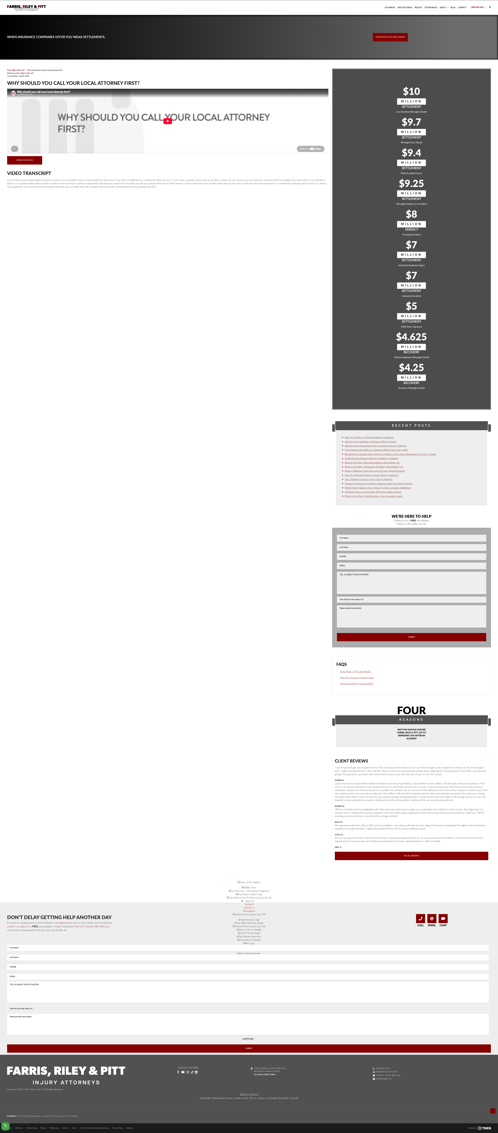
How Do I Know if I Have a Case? (357, 678)
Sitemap (129, 1128)
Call (420, 925)
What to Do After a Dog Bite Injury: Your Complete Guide (373, 496)
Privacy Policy (117, 1128)
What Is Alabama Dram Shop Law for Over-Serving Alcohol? (375, 471)
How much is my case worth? (390, 37)
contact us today (16, 926)
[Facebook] (178, 1072)
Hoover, (229, 1098)
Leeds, (246, 1098)
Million (411, 101)
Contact (462, 8)
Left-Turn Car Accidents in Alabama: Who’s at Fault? (371, 442)
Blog (453, 8)
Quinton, (261, 1098)
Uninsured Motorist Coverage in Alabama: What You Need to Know (378, 484)
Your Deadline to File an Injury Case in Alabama (368, 479)
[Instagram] (188, 1072)
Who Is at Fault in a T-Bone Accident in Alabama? (369, 437)
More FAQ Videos (24, 160)
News (74, 1128)
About (443, 8)
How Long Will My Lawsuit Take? (356, 684)
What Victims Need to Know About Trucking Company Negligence (378, 488)
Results (418, 8)
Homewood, (218, 1098)
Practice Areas (404, 8)
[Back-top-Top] (492, 1111)
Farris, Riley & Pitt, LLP (24, 73)
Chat (443, 925)
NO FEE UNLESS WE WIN (90, 926)
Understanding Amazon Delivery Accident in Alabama (371, 458)
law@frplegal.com (384, 1079)
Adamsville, (205, 1098)
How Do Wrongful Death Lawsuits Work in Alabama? (372, 475)
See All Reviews (411, 856)
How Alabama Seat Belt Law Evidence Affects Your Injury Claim (376, 450)
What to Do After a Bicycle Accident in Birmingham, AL (372, 463)
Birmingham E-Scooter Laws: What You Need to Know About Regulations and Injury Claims (390, 454)
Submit (411, 637)
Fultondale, (272, 1098)
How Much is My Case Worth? (355, 671)
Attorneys (390, 8)
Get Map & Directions (264, 1075)
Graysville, (283, 1098)
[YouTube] (182, 1072)
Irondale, (237, 1098)
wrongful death (63, 923)
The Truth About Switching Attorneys (94, 1128)
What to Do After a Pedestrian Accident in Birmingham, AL (374, 467)
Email (432, 925)
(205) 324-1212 (477, 7)
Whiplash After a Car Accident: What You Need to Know (373, 492)
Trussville (293, 1098)
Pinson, (253, 1098)
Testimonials (430, 8)
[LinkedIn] (197, 1072)
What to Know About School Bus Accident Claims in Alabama (375, 446)
